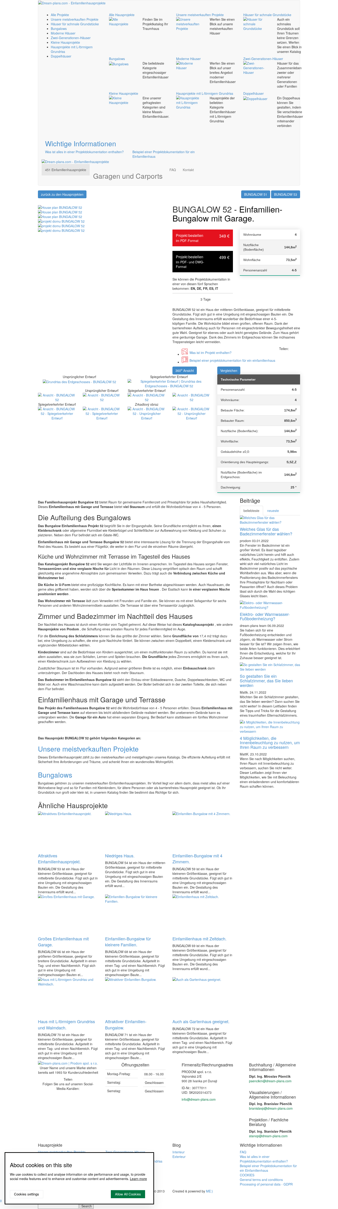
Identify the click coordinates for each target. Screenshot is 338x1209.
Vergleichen (228, 370)
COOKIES (247, 1175)
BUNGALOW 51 (255, 194)
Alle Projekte (60, 14)
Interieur (178, 1152)
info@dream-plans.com (199, 1099)
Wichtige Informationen (80, 143)
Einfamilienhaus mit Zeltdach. (199, 939)
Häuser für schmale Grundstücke (75, 24)
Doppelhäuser (61, 56)
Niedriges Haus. (120, 856)
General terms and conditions (261, 1179)
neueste (273, 510)
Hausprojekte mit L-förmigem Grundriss (204, 93)
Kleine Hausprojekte (65, 42)
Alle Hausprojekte (122, 14)
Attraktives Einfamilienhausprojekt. (59, 858)
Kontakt (188, 169)
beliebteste (251, 510)
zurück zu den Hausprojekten (62, 194)
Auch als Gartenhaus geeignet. (200, 1021)
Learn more (138, 1178)
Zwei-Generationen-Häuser (71, 37)
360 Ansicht (184, 370)
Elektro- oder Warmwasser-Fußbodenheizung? (265, 616)
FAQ (172, 169)
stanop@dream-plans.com (268, 1136)
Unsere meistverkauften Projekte (74, 19)
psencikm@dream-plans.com (270, 1081)
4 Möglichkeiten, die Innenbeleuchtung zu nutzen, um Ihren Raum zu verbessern (270, 742)
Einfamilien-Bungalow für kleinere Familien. (128, 942)
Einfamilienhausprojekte (65, 169)
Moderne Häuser (63, 33)
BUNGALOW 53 (285, 194)
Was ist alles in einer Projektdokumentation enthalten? (84, 151)
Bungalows (59, 28)
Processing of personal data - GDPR (266, 1184)
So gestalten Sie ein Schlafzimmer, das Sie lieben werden (266, 680)
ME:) (209, 1191)
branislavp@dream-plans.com (271, 1108)
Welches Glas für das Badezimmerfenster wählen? (266, 531)
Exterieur (179, 1156)
